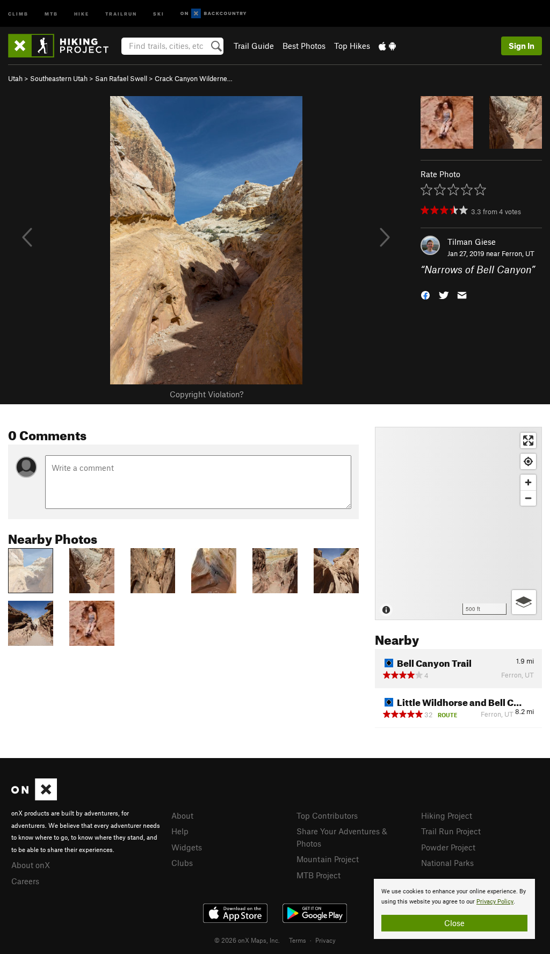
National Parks (447, 863)
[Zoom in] (528, 482)
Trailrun (121, 13)
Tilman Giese (471, 241)
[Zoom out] (528, 498)
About (182, 815)
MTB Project (318, 875)
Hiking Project (446, 815)
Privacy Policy (494, 901)
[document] (454, 908)
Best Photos (304, 45)
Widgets (186, 847)
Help (180, 831)
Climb (18, 13)
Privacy (325, 940)
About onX (30, 865)
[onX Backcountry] (213, 14)
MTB (51, 13)
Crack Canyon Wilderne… (194, 78)
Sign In (521, 45)
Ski (158, 13)
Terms (297, 940)
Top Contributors (327, 815)
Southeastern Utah (59, 78)
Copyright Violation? (206, 394)
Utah (15, 78)
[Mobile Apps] (387, 45)
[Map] (458, 523)
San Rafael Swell (121, 78)
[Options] (524, 602)
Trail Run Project (451, 831)
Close (454, 923)
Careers (25, 881)
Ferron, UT (518, 253)
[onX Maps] (34, 797)
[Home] (63, 45)
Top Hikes (352, 45)
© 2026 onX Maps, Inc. (247, 940)
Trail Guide (254, 45)
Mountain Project (327, 859)
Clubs (182, 863)
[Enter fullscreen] (528, 440)
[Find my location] (528, 461)
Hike (81, 13)
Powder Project (448, 847)
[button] (425, 294)
